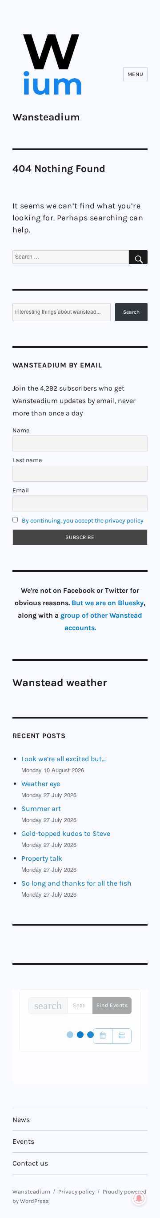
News (21, 1119)
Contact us (30, 1163)
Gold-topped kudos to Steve (65, 833)
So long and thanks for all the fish (76, 883)
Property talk (41, 858)
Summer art (41, 808)
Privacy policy (76, 1191)
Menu (135, 74)
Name (20, 430)
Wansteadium (46, 117)
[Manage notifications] (139, 1198)
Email (20, 490)
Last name (27, 460)
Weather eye (40, 783)
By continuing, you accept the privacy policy (83, 520)
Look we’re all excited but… (63, 759)
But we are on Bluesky (108, 603)
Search (131, 312)
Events (23, 1141)
